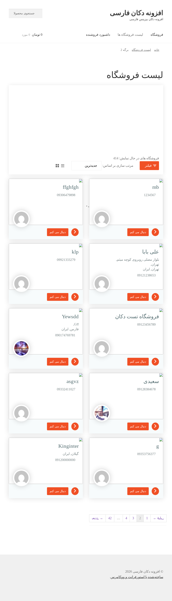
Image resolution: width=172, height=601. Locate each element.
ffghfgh (71, 187)
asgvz (72, 381)
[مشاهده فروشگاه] (154, 232)
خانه (156, 50)
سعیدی (151, 381)
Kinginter (68, 446)
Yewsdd (70, 316)
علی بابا (150, 252)
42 (110, 518)
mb (155, 187)
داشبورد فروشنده (98, 34)
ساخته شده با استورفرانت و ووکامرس (137, 577)
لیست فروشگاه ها (130, 34)
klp (75, 252)
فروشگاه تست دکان (137, 316)
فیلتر (148, 165)
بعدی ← (97, 518)
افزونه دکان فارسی (136, 13)
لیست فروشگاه (141, 50)
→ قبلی (158, 518)
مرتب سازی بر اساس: (117, 165)
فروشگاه (157, 34)
